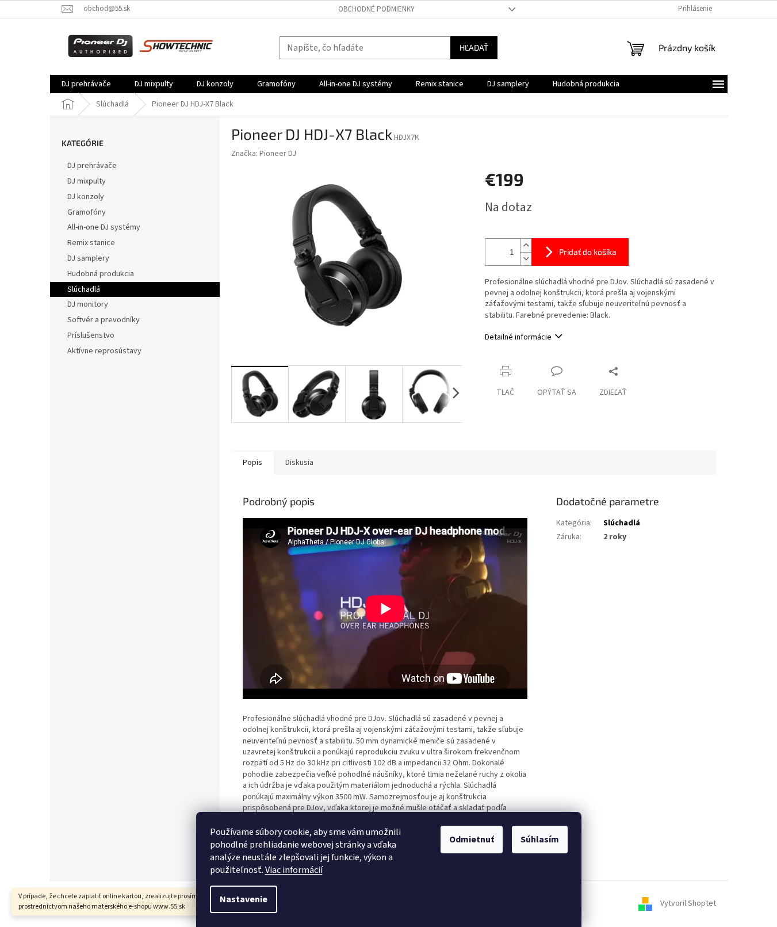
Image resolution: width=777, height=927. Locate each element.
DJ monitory (87, 304)
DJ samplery (88, 258)
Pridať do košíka (588, 252)
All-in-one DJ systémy (103, 227)
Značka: (263, 153)
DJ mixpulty (86, 181)
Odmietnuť (471, 839)
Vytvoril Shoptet (688, 903)
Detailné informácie (518, 337)
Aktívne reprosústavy (104, 351)
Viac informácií (294, 870)
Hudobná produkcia (100, 274)
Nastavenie (243, 899)
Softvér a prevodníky (103, 320)
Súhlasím (539, 839)
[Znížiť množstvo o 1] (525, 258)
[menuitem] (86, 84)
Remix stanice (91, 243)
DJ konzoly (85, 197)
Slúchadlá (83, 289)
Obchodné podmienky (376, 9)
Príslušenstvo (90, 335)
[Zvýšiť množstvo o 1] (525, 245)
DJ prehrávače (92, 165)
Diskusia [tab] (299, 462)
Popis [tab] (252, 462)
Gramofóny (86, 212)
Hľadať (474, 47)
